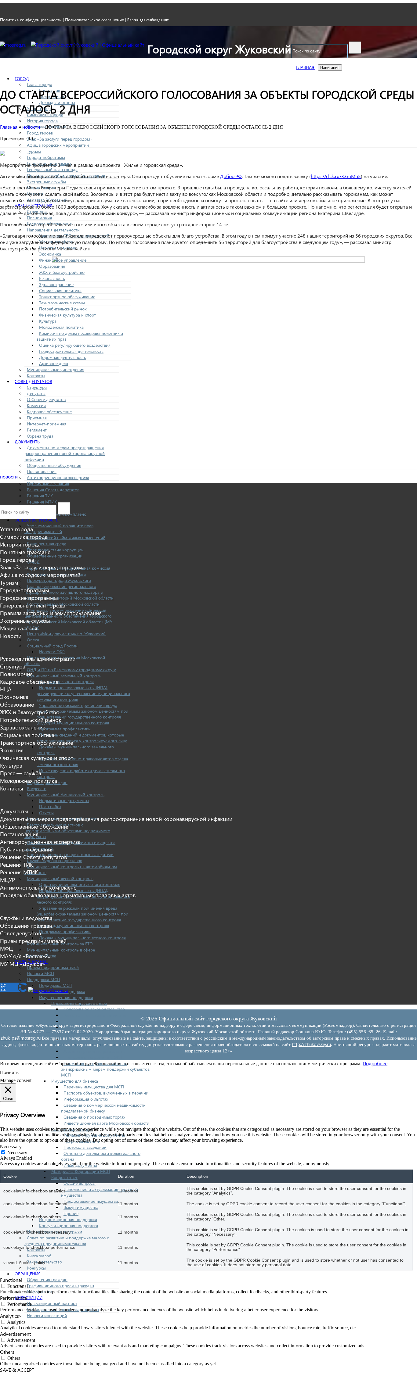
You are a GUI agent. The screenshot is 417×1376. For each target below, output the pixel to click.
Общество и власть (36, 520)
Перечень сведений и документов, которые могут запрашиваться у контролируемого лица (82, 738)
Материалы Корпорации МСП (80, 1171)
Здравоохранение (56, 284)
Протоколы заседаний (85, 1147)
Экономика (50, 254)
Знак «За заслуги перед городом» (59, 139)
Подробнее (375, 1063)
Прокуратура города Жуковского (59, 580)
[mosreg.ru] (14, 44)
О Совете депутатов (46, 399)
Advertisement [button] (15, 1334)
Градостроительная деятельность (71, 351)
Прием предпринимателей (53, 967)
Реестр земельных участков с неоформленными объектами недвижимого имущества (67, 830)
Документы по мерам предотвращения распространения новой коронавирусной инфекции (64, 453)
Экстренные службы (46, 182)
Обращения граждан (47, 1279)
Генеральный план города (52, 169)
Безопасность (52, 278)
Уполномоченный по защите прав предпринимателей (58, 528)
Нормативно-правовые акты (79, 1003)
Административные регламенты (94, 1051)
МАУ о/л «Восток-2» (25, 956)
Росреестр (36, 788)
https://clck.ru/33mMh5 (336, 176)
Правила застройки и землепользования (51, 613)
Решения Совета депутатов (53, 490)
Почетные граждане (25, 552)
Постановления (41, 471)
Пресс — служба (20, 773)
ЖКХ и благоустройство (62, 272)
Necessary (17, 1152)
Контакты (36, 375)
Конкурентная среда (46, 543)
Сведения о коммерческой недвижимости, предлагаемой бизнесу (104, 1108)
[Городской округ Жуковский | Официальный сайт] (87, 44)
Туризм (34, 151)
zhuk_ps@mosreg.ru (21, 1038)
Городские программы (29, 597)
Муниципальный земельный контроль (64, 676)
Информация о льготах (85, 1099)
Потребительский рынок (63, 309)
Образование (52, 266)
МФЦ (6, 948)
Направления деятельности (53, 230)
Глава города (39, 84)
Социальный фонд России (52, 646)
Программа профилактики (65, 729)
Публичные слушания (48, 483)
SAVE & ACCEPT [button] (17, 1370)
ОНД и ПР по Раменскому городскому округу (71, 669)
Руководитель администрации (37, 658)
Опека (33, 640)
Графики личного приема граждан (60, 1285)
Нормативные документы (64, 800)
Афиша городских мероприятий (58, 145)
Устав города (16, 529)
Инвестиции (28, 1297)
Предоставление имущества (90, 1201)
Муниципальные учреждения (55, 369)
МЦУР (7, 879)
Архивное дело (53, 363)
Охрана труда (40, 436)
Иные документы (80, 1165)
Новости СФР (52, 651)
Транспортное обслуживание (67, 296)
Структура (37, 387)
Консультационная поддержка (68, 1225)
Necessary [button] (11, 1146)
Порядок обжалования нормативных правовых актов (68, 895)
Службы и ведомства (26, 918)
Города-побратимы (46, 157)
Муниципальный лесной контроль (60, 878)
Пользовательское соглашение (94, 20)
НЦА (6, 689)
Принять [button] (9, 1072)
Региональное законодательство (94, 1015)
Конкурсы (36, 1268)
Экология (12, 750)
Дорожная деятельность (62, 357)
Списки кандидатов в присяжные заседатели (70, 854)
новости (9, 476)
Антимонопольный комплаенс (38, 887)
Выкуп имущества (80, 1207)
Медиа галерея (18, 628)
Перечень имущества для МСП (93, 1087)
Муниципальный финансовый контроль (65, 794)
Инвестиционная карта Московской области (106, 1123)
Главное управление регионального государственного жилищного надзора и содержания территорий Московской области (69, 592)
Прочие (70, 1213)
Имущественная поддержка (66, 997)
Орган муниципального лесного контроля (79, 884)
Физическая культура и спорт (67, 315)
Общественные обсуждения (54, 465)
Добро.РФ (231, 176)
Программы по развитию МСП (93, 1057)
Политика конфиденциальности (31, 20)
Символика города (24, 536)
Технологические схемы (62, 303)
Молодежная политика (61, 327)
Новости (10, 636)
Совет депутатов (33, 381)
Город (22, 78)
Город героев (40, 133)
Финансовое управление (62, 260)
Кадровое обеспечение (49, 411)
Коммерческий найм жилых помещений (66, 537)
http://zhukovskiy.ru (311, 1044)
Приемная (37, 418)
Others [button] (7, 1352)
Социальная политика (60, 290)
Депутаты (36, 393)
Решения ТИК (40, 496)
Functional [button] (11, 1280)
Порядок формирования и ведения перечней (107, 1021)
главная (305, 67)
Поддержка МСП (43, 979)
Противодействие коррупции (55, 550)
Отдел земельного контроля (66, 681)
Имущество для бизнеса (74, 1081)
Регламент (37, 430)
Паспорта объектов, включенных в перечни (105, 1093)
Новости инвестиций (47, 1315)
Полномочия (39, 217)
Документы (28, 442)
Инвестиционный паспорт (52, 1303)
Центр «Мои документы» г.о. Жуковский (66, 633)
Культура (47, 321)
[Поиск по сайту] (355, 47)
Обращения (28, 1274)
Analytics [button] (9, 1316)
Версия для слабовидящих (148, 20)
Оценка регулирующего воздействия (75, 345)
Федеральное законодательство (94, 1009)
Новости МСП (40, 973)
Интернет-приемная (46, 424)
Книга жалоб (39, 1256)
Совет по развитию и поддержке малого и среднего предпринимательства (66, 1240)
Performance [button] (13, 1298)
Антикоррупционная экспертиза (58, 477)
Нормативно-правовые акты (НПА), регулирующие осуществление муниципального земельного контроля (83, 693)
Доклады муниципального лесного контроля (82, 938)
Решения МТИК (42, 502)
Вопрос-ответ (64, 1177)
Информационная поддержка (68, 1219)
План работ (50, 806)
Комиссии (36, 405)
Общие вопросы (79, 1183)
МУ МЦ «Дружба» (22, 963)
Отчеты (46, 812)
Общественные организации (54, 556)
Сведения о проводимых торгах (94, 1117)
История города (42, 121)
